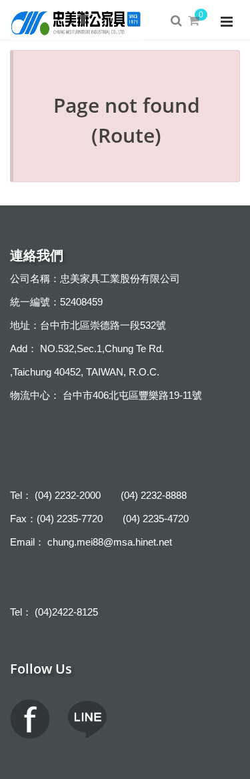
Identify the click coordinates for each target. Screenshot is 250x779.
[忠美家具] (76, 20)
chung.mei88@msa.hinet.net (109, 542)
